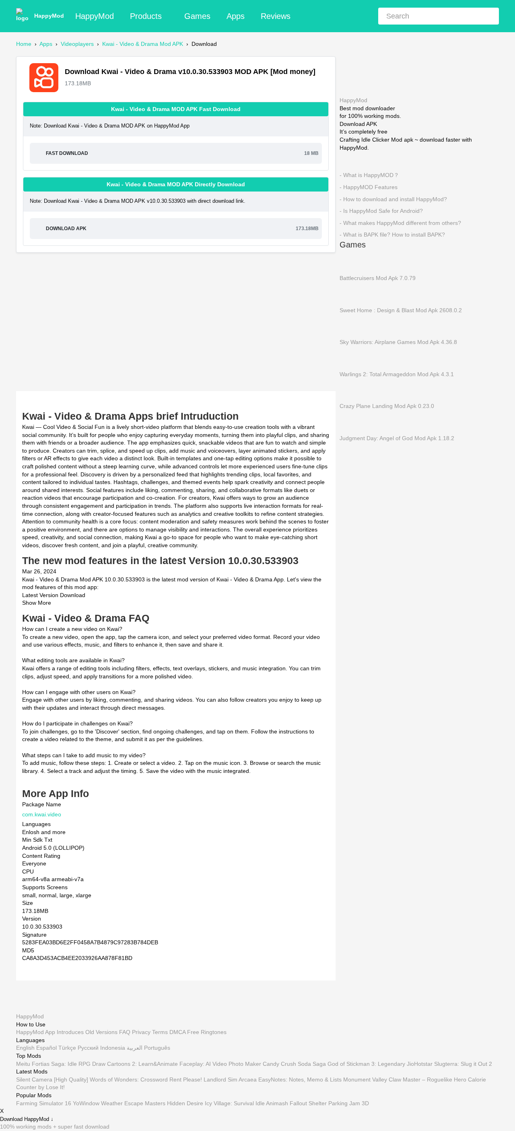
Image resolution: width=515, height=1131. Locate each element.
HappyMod (49, 15)
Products (146, 16)
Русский (88, 1048)
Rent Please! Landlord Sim (203, 1079)
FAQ (124, 1032)
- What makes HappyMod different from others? (400, 222)
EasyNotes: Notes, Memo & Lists (300, 1079)
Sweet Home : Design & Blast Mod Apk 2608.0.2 (401, 310)
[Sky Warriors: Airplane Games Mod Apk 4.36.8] (352, 325)
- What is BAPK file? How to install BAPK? (392, 234)
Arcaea (248, 1079)
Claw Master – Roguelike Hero (427, 1079)
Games (197, 16)
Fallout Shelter (308, 1103)
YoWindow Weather (98, 1103)
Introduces (70, 1032)
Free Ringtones (207, 1032)
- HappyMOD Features (369, 187)
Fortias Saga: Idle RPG (61, 1064)
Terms (160, 1032)
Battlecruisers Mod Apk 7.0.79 (378, 278)
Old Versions (101, 1032)
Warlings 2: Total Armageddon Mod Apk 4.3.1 (397, 374)
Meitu (23, 1064)
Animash (277, 1103)
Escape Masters (144, 1103)
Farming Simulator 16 (43, 1103)
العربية (134, 1048)
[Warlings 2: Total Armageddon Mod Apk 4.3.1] (352, 357)
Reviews (275, 16)
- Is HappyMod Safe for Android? (381, 211)
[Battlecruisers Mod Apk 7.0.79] (352, 261)
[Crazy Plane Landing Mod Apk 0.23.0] (352, 390)
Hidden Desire (185, 1103)
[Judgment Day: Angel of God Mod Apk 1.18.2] (352, 421)
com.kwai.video (41, 814)
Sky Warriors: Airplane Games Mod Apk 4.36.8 (398, 342)
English (25, 1048)
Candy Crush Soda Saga (294, 1064)
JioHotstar (420, 1064)
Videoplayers (77, 44)
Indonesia (112, 1048)
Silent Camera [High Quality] (52, 1079)
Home (23, 44)
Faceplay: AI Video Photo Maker (220, 1064)
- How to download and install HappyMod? (393, 199)
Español (46, 1048)
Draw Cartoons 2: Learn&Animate (135, 1064)
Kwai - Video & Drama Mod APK (142, 44)
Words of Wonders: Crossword (129, 1079)
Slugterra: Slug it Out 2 (463, 1064)
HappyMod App (35, 1032)
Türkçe (67, 1048)
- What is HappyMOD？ (369, 175)
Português (157, 1048)
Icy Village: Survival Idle (235, 1103)
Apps (236, 16)
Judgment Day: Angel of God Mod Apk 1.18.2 (397, 438)
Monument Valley (365, 1079)
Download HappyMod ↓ (27, 1120)
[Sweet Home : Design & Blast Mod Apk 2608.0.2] (352, 293)
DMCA (177, 1032)
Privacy (141, 1032)
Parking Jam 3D (348, 1103)
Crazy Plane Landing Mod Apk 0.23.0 (387, 406)
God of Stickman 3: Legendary (366, 1064)
